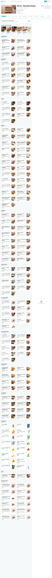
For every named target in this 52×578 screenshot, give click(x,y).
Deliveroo (3, 1)
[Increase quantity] (5, 31)
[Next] (31, 30)
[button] (3, 30)
